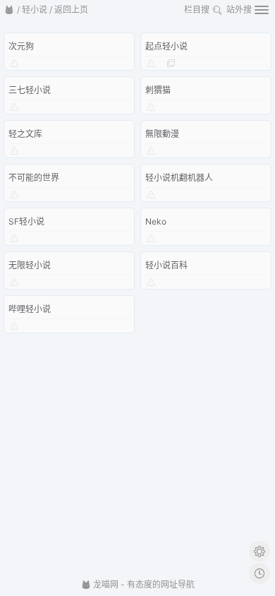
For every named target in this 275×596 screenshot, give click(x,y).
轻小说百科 (166, 265)
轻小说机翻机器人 (179, 177)
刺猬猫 (158, 90)
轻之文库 (25, 134)
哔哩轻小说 (29, 309)
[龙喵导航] (9, 10)
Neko (155, 221)
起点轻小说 (166, 46)
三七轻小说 (29, 90)
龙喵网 (104, 584)
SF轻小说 (26, 221)
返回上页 (71, 9)
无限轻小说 (29, 265)
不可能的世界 (33, 177)
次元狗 (21, 46)
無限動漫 (162, 134)
